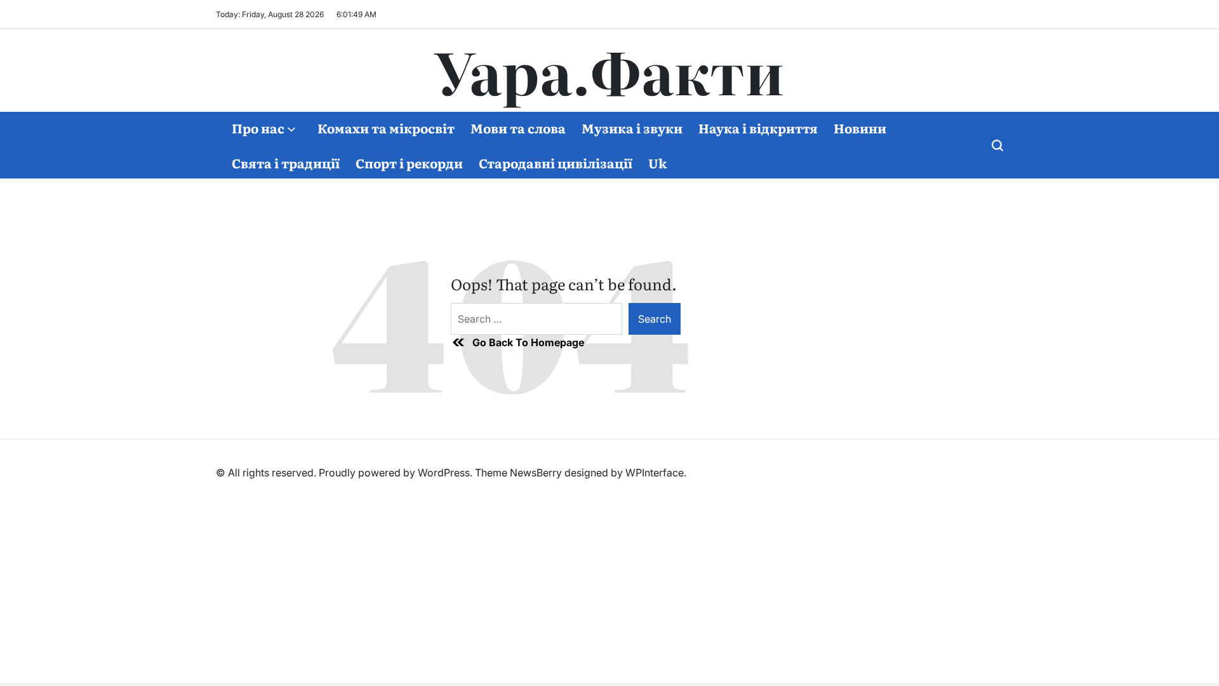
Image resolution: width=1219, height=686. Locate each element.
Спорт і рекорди (409, 162)
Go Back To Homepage (528, 342)
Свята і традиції (286, 162)
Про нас (258, 127)
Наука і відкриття (758, 127)
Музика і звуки (632, 127)
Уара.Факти (609, 70)
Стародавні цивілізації (555, 162)
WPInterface (654, 472)
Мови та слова (518, 127)
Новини (860, 127)
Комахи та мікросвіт (386, 127)
